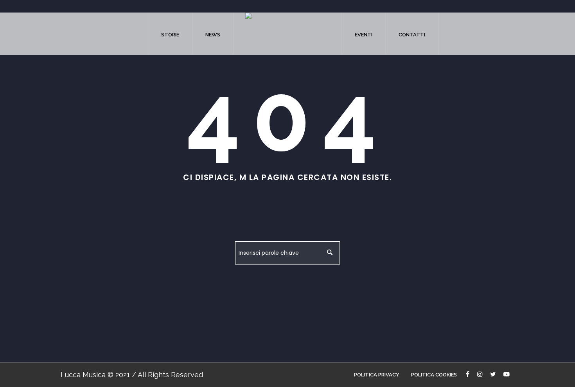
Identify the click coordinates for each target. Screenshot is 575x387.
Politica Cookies (434, 375)
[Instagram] (480, 375)
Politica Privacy (376, 375)
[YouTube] (507, 375)
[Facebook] (468, 375)
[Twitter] (493, 375)
